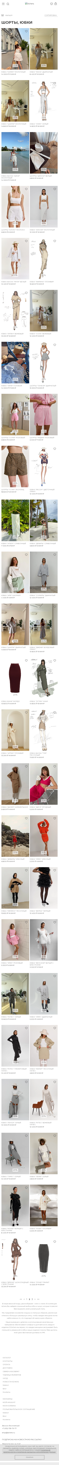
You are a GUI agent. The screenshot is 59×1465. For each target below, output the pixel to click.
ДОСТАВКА (7, 1368)
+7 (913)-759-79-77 (9, 1428)
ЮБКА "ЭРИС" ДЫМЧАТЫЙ (41, 1017)
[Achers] (29, 3)
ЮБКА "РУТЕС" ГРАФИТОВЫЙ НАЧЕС (14, 1070)
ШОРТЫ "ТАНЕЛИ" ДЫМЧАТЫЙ (43, 386)
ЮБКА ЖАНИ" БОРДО (10, 701)
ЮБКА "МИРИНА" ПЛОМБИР (42, 282)
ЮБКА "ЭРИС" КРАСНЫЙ (40, 859)
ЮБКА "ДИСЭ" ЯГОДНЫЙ (40, 807)
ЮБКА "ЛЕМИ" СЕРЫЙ (39, 1177)
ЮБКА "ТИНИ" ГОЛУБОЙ (11, 386)
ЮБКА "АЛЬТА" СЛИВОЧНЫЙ (13, 543)
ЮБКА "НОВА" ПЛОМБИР (40, 1229)
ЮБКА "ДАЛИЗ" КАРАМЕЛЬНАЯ (14, 807)
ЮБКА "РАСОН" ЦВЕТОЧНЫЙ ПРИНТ (42, 490)
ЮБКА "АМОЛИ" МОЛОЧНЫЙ (42, 230)
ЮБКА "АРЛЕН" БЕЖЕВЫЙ (12, 334)
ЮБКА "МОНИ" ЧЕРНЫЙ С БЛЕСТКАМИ (12, 1229)
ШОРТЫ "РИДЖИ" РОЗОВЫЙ (42, 438)
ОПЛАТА (6, 1364)
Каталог (6, 1385)
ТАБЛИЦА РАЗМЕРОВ (12, 1375)
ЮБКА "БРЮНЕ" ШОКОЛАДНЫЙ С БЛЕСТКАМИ (15, 1283)
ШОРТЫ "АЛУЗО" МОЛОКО (13, 230)
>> (38, 1299)
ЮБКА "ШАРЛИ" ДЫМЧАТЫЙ (13, 647)
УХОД (5, 1378)
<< (21, 1299)
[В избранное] (26, 32)
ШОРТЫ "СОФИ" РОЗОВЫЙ (13, 438)
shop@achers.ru (8, 1433)
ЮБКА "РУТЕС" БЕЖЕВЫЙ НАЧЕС (40, 1124)
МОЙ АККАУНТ (9, 1402)
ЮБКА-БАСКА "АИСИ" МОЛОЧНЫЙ (10, 177)
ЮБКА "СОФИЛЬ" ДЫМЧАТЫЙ (42, 595)
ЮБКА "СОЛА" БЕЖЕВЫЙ (40, 334)
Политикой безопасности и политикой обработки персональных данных (29, 1451)
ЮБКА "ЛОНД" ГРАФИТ (39, 1282)
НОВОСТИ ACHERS (11, 1382)
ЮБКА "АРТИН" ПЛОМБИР (12, 753)
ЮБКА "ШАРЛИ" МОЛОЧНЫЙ (13, 124)
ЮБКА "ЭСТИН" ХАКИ (39, 701)
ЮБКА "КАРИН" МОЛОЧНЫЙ (13, 72)
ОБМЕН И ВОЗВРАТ (11, 1371)
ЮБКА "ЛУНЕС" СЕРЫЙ (11, 1017)
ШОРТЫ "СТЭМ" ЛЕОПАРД (12, 490)
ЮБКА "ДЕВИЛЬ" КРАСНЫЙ (12, 859)
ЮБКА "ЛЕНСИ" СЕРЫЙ (11, 1123)
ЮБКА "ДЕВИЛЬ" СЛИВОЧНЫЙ (43, 543)
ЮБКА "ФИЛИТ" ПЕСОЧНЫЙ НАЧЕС (42, 1070)
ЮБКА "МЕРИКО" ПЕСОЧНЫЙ (13, 911)
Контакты (6, 1392)
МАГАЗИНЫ (7, 1399)
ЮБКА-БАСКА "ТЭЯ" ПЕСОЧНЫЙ (38, 754)
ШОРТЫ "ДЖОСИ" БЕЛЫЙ (41, 176)
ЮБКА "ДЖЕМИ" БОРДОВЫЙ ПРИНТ (42, 648)
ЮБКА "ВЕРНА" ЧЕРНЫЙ (40, 911)
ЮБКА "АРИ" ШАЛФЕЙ (10, 595)
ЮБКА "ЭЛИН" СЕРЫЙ (39, 124)
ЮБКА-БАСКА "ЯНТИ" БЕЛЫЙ (13, 282)
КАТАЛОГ (7, 1358)
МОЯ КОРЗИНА (9, 1406)
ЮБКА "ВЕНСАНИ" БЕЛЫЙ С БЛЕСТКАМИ (42, 964)
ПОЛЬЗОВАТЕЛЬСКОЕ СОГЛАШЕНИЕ (19, 1409)
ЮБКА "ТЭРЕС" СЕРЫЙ (11, 1177)
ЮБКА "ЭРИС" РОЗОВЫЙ (12, 963)
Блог (4, 1389)
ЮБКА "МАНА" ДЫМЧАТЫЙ (41, 72)
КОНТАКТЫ (7, 1361)
